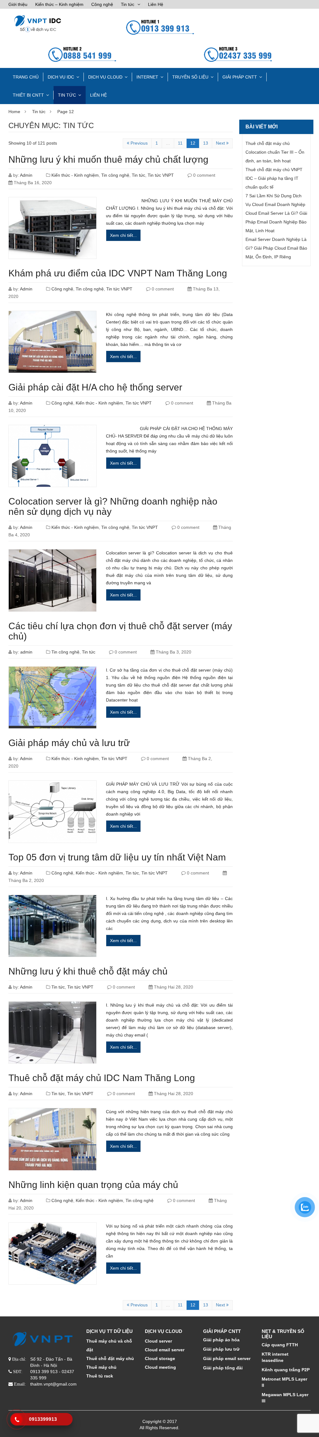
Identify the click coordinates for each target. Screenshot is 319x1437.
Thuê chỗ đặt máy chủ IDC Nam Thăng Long (101, 1078)
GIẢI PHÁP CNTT (239, 76)
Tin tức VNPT (161, 175)
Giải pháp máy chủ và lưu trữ (69, 743)
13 (205, 143)
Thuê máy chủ (101, 1367)
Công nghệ (102, 4)
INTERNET (147, 76)
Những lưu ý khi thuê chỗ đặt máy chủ (88, 971)
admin (26, 651)
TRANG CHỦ (26, 76)
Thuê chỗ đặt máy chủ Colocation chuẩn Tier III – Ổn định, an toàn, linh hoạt (274, 152)
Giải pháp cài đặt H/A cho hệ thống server (95, 387)
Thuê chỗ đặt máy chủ (110, 1358)
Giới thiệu (17, 4)
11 (180, 143)
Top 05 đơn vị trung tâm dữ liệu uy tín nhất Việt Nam (117, 857)
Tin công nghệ (115, 175)
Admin (26, 175)
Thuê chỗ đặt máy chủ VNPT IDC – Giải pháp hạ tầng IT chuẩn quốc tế (273, 178)
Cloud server (158, 1341)
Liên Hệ (155, 4)
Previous (138, 143)
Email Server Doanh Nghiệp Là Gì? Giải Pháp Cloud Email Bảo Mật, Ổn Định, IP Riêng (276, 248)
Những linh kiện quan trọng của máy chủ (93, 1185)
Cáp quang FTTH (280, 1344)
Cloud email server (164, 1349)
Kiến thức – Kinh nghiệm (59, 4)
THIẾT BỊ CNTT (28, 95)
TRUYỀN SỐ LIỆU (190, 76)
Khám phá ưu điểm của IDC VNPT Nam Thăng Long (117, 273)
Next (221, 143)
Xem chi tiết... (123, 235)
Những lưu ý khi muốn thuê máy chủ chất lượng (108, 159)
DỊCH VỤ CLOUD (105, 76)
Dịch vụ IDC (61, 76)
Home (14, 111)
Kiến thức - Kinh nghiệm (75, 175)
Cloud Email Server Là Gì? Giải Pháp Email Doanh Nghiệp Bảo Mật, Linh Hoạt (276, 222)
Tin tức (127, 4)
